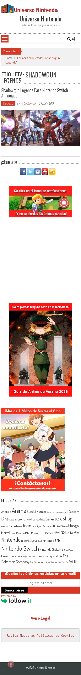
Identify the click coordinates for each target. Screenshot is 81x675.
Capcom (74, 511)
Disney (49, 519)
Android (6, 511)
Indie (27, 525)
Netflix (74, 532)
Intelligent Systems (42, 526)
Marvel (5, 532)
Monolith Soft (38, 533)
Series (31, 556)
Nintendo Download (31, 540)
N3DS (65, 532)
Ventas (51, 562)
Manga (73, 525)
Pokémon (7, 556)
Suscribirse (15, 590)
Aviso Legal (40, 618)
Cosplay (13, 519)
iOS (54, 526)
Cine (5, 519)
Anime (19, 510)
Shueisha (42, 556)
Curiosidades (39, 519)
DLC (57, 519)
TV (45, 562)
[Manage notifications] (10, 664)
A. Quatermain (28, 103)
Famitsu (4, 526)
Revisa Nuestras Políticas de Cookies (40, 636)
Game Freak (15, 526)
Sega (25, 556)
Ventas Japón (62, 562)
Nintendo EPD (51, 540)
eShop (66, 518)
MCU (28, 533)
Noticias (8, 103)
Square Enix (55, 556)
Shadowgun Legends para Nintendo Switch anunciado (34, 93)
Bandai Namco (36, 511)
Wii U (72, 561)
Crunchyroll (24, 519)
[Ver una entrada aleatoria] (73, 39)
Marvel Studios (18, 533)
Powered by (8, 596)
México (49, 533)
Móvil (57, 533)
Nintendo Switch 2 (52, 549)
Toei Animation (36, 562)
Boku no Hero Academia (57, 511)
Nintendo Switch (20, 548)
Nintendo (11, 539)
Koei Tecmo (62, 526)
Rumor (18, 556)
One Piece (68, 549)
